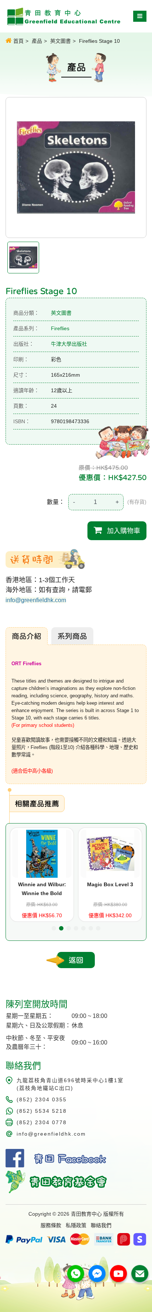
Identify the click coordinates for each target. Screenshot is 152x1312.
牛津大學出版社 (69, 344)
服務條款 (51, 1225)
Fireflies (60, 328)
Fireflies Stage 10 (99, 41)
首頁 (18, 41)
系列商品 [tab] (72, 636)
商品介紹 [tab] (26, 636)
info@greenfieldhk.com (36, 600)
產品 (37, 41)
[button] (54, 928)
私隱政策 (76, 1225)
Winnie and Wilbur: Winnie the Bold (42, 888)
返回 (76, 960)
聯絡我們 (101, 1225)
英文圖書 (60, 41)
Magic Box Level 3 (110, 884)
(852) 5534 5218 (42, 1111)
